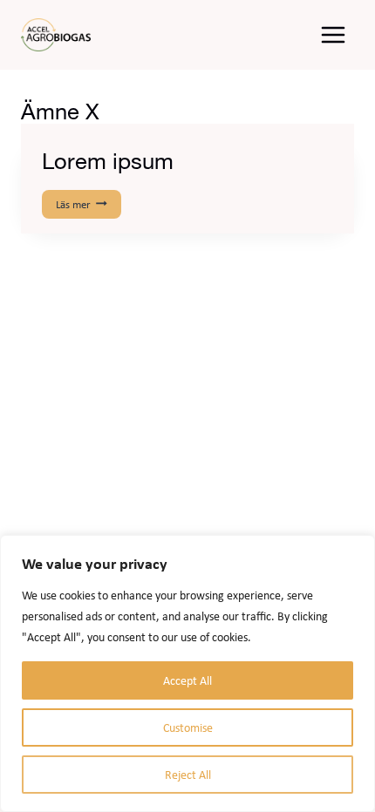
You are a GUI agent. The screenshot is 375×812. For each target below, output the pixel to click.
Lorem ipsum (108, 160)
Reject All (188, 774)
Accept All (187, 680)
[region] (187, 673)
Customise (188, 727)
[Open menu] (332, 34)
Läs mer (87, 205)
